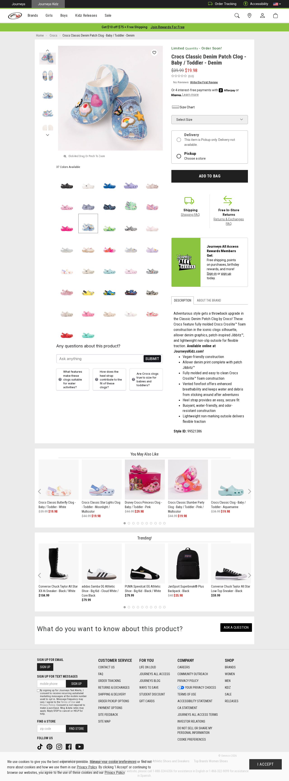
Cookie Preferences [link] (191, 739)
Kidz (228, 687)
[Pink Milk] (131, 266)
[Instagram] (59, 746)
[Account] (263, 16)
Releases (231, 701)
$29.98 (139, 511)
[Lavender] (131, 181)
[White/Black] (131, 223)
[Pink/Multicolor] (109, 245)
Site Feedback (108, 714)
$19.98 (52, 511)
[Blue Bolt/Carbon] (131, 287)
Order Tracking (225, 4)
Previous (47, 49)
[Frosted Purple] (88, 202)
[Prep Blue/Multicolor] (109, 223)
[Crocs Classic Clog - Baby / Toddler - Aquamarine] (231, 480)
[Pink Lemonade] (88, 309)
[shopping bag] (276, 15)
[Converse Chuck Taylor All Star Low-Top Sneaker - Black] (231, 563)
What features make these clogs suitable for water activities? (72, 379)
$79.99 (86, 600)
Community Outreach (192, 674)
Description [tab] (182, 300)
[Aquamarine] (109, 266)
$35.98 (178, 595)
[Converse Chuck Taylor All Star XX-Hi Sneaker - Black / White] (59, 563)
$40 (170, 595)
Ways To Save (149, 687)
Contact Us (106, 667)
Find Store (76, 728)
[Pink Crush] (67, 223)
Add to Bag (209, 176)
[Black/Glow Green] (152, 287)
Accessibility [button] (259, 4)
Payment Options (110, 708)
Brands (230, 667)
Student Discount (152, 694)
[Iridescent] (67, 245)
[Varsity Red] (67, 330)
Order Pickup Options (113, 701)
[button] (277, 4)
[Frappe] (109, 309)
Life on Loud (147, 667)
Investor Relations (191, 721)
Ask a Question (236, 627)
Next (47, 133)
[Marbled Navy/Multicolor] (109, 202)
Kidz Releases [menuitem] (86, 15)
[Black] (67, 181)
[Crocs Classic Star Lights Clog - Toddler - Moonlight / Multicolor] (102, 480)
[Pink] (67, 287)
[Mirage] (152, 266)
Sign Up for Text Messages (57, 676)
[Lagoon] (88, 330)
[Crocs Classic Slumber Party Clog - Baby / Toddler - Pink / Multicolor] (188, 480)
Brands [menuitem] (33, 15)
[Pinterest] (50, 746)
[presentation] (33, 16)
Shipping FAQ (190, 214)
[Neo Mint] (131, 202)
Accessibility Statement (194, 701)
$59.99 (215, 595)
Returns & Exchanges (114, 687)
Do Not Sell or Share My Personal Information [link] (194, 730)
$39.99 (43, 511)
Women (230, 674)
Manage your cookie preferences (113, 762)
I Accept (265, 764)
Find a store (46, 721)
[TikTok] (40, 746)
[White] (88, 181)
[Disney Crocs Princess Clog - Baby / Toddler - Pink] (145, 480)
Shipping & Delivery (112, 694)
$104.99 (44, 595)
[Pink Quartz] (152, 181)
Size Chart (187, 107)
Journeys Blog (149, 681)
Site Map (104, 721)
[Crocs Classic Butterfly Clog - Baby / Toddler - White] (59, 480)
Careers (183, 667)
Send (152, 358)
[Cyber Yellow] (88, 287)
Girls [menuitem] (49, 15)
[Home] (15, 16)
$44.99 (86, 516)
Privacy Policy (187, 681)
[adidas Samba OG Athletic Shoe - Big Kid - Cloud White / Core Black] (102, 563)
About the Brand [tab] (209, 300)
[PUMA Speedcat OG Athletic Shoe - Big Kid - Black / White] (145, 563)
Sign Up (45, 667)
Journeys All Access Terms (197, 714)
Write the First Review (204, 82)
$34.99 (215, 511)
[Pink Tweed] (67, 202)
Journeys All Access (154, 674)
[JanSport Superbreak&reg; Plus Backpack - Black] (188, 563)
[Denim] (88, 223)
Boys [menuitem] (64, 15)
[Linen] (88, 266)
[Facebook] (69, 746)
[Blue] (109, 287)
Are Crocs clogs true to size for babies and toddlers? (147, 379)
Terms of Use (186, 694)
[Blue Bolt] (109, 181)
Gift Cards (147, 701)
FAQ (100, 674)
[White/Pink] (152, 223)
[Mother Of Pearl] (131, 245)
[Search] (238, 15)
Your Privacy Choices (200, 687)
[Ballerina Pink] (152, 202)
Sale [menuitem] (108, 15)
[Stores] (250, 15)
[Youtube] (80, 746)
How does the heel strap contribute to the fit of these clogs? (111, 379)
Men (228, 681)
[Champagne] (67, 309)
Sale (228, 694)
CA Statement (187, 708)
